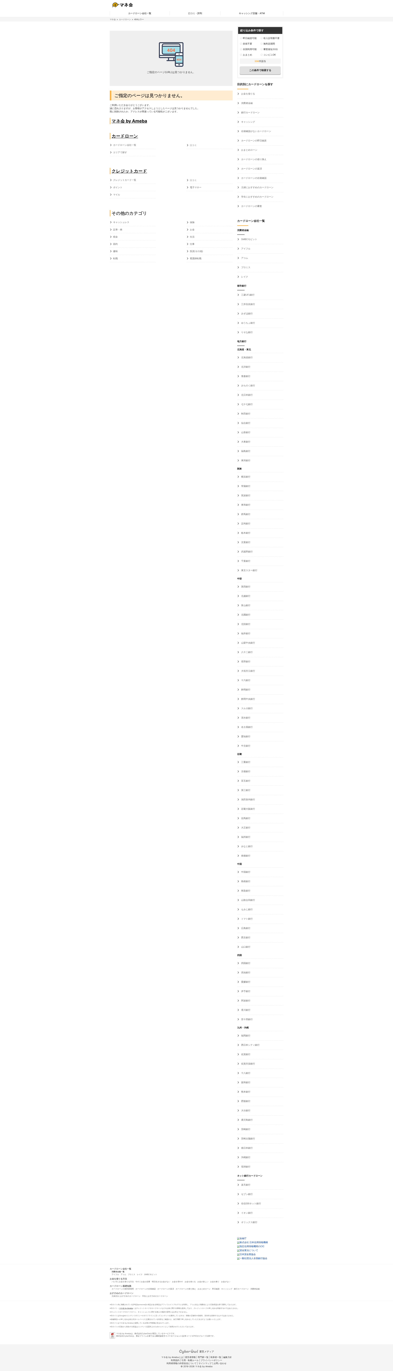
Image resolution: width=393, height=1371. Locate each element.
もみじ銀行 (247, 909)
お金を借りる (248, 93)
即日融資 (216, 1289)
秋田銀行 (245, 413)
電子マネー (195, 187)
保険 (192, 222)
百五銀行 (245, 780)
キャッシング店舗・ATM (252, 13)
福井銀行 (245, 633)
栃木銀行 (245, 532)
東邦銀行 (245, 460)
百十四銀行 (247, 1019)
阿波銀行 (245, 1000)
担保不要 (247, 43)
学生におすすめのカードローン (257, 196)
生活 (192, 236)
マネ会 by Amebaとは (172, 1357)
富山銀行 (245, 605)
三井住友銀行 (248, 304)
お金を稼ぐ (214, 1281)
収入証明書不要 (271, 38)
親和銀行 (245, 1082)
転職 (115, 258)
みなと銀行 (247, 846)
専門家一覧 (203, 1357)
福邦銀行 (245, 836)
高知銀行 (245, 972)
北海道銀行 (247, 357)
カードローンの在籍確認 (254, 178)
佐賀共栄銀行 (248, 1063)
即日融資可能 (250, 38)
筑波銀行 (245, 495)
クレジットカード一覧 (124, 180)
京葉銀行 (245, 542)
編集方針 (227, 1357)
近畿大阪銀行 (248, 808)
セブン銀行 (247, 1194)
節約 (115, 244)
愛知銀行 (245, 736)
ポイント (117, 187)
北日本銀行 (247, 394)
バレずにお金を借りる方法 (123, 1281)
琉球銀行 (245, 1166)
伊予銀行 (245, 991)
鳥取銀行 (245, 890)
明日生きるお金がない (161, 1281)
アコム (244, 257)
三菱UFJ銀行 (248, 294)
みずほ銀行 (247, 313)
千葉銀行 (245, 560)
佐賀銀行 (245, 1054)
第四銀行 (245, 586)
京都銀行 (245, 771)
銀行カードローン (250, 112)
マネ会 (113, 19)
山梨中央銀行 (248, 642)
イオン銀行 (247, 1212)
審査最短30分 (270, 49)
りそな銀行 (247, 332)
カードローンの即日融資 (254, 140)
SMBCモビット (249, 239)
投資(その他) (196, 251)
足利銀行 (245, 523)
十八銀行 (245, 1073)
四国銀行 (245, 963)
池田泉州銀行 (248, 799)
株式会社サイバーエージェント (169, 1336)
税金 (115, 236)
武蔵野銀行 (247, 551)
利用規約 (175, 1360)
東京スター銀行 (249, 570)
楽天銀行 (245, 1184)
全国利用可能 (250, 49)
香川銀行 (245, 1009)
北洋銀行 (245, 366)
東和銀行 (245, 504)
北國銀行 (245, 614)
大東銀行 (245, 441)
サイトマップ (205, 1363)
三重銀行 (245, 762)
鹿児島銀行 (247, 1119)
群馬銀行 (245, 514)
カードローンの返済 (251, 168)
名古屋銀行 (247, 727)
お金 (192, 229)
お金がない (225, 1281)
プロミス (245, 267)
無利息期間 (269, 43)
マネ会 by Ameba (129, 121)
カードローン (125, 19)
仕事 (192, 244)
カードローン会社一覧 (139, 13)
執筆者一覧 (215, 1357)
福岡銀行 (245, 1035)
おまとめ (247, 54)
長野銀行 (245, 661)
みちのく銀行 (248, 385)
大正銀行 (245, 827)
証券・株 (117, 229)
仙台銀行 (245, 422)
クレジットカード (129, 171)
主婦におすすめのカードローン (257, 187)
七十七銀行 (247, 404)
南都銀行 (245, 855)
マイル (116, 194)
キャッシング (248, 121)
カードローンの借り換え (254, 159)
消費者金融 (247, 103)
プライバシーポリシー (211, 1360)
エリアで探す (120, 152)
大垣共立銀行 (248, 670)
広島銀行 (245, 928)
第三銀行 (245, 790)
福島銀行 (245, 451)
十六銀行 (245, 680)
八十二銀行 (247, 652)
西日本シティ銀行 (250, 1044)
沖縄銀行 (245, 1157)
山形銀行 (245, 432)
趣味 (115, 251)
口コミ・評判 (195, 13)
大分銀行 (245, 1110)
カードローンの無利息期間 (123, 1289)
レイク (244, 276)
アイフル (245, 248)
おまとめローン (249, 149)
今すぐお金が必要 (142, 1281)
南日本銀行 (247, 1147)
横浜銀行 (245, 476)
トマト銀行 (247, 918)
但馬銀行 (245, 818)
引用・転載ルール (190, 1360)
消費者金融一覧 (118, 1271)
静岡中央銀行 (248, 698)
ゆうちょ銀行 (248, 322)
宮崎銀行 (245, 1129)
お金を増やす (177, 1281)
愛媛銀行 (245, 981)
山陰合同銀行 (248, 900)
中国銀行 (245, 871)
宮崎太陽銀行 (248, 1138)
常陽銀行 (245, 486)
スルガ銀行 (247, 708)
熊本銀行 (245, 1091)
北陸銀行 (245, 624)
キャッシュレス (121, 222)
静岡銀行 (245, 689)
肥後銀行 (245, 1101)
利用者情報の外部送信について (182, 1363)
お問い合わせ (220, 1363)
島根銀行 (245, 881)
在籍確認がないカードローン (256, 131)
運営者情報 (190, 1357)
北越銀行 (245, 595)
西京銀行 (245, 937)
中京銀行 (245, 745)
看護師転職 (195, 258)
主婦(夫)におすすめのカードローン (126, 1296)
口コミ (193, 145)
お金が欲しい (202, 1281)
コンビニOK (269, 54)
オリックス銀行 (249, 1222)
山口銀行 (245, 946)
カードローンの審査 (251, 206)
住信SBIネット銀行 (251, 1203)
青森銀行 (245, 376)
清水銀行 (245, 717)
